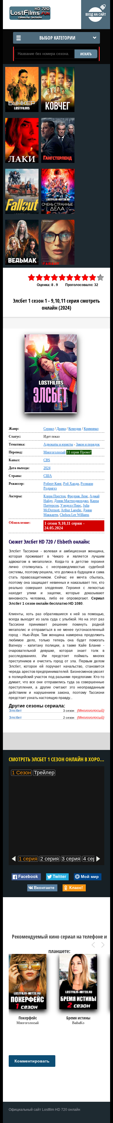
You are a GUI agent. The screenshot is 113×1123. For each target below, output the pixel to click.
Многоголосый (54, 452)
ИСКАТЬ (86, 53)
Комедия (74, 429)
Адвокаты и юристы (58, 444)
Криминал (91, 429)
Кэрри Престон (54, 496)
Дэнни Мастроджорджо (71, 501)
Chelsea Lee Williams (74, 515)
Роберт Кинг (52, 484)
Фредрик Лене (77, 496)
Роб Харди (71, 484)
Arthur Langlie (71, 510)
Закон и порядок (88, 444)
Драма (61, 429)
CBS (46, 460)
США (47, 476)
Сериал (48, 429)
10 (100, 277)
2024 (46, 468)
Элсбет (15, 711)
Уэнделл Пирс (70, 505)
